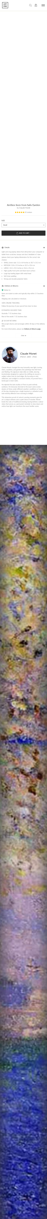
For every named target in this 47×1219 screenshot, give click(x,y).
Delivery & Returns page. (32, 329)
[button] (20, 212)
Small (5, 225)
